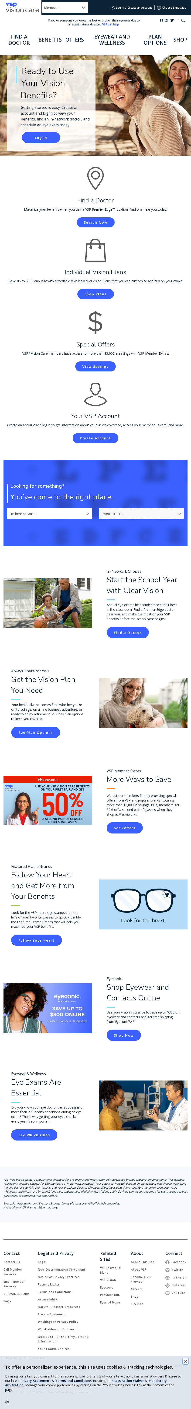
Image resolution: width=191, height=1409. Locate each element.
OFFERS (74, 39)
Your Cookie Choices (54, 1349)
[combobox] (49, 513)
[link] (128, 632)
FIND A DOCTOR (19, 39)
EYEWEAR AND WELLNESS (112, 39)
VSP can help (110, 24)
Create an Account (140, 8)
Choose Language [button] (174, 8)
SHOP (181, 39)
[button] (183, 21)
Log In (119, 8)
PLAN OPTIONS (155, 39)
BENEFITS (50, 39)
